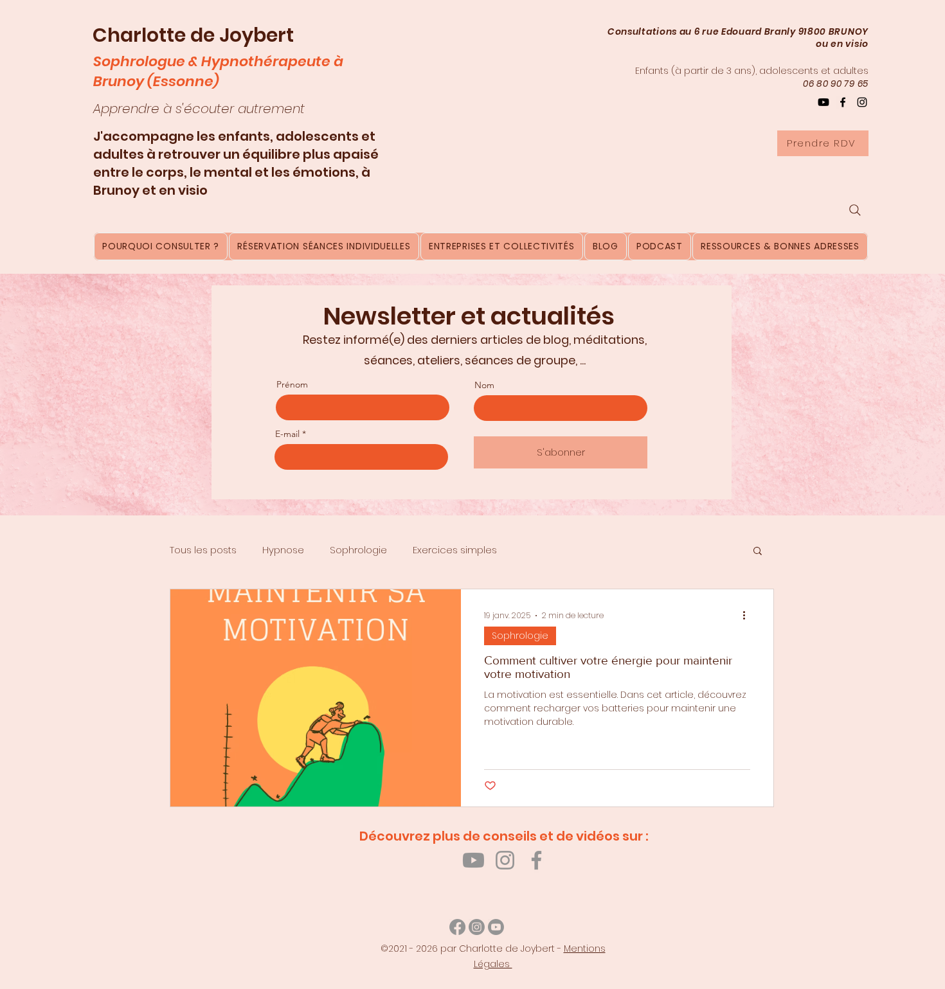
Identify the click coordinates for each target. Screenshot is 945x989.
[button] (758, 551)
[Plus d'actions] (748, 615)
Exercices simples (455, 550)
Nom (484, 384)
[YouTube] (823, 102)
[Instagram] (862, 102)
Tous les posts (203, 550)
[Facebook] (842, 102)
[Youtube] (473, 860)
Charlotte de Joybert (193, 35)
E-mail (287, 433)
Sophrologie (358, 550)
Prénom (292, 384)
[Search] (855, 210)
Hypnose (283, 550)
